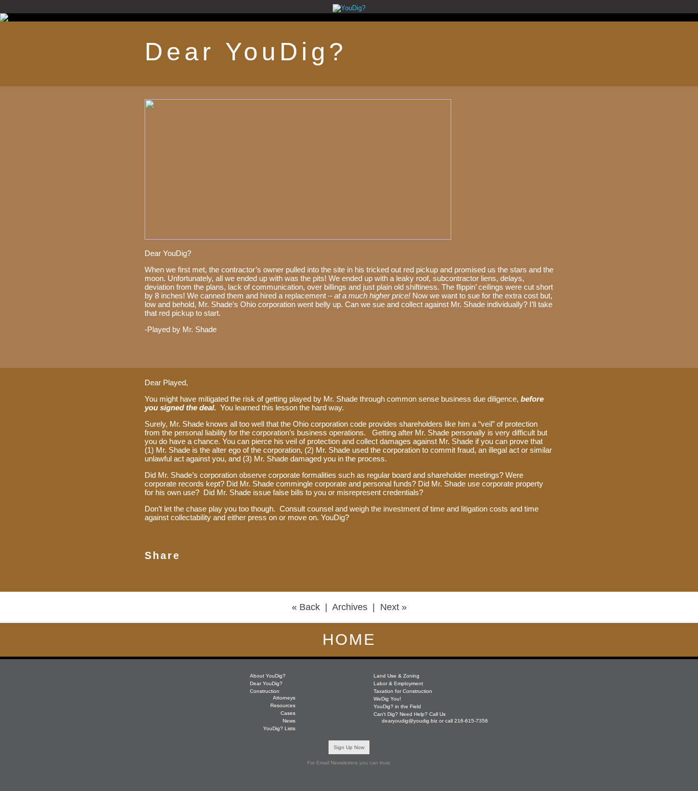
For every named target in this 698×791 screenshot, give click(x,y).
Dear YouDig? (266, 683)
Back (309, 607)
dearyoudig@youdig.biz (409, 721)
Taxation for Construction (403, 691)
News (289, 721)
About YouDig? (268, 676)
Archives (349, 607)
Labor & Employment (398, 683)
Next (389, 607)
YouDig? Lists (279, 728)
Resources (282, 705)
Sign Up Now (349, 747)
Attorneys (284, 698)
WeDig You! (387, 699)
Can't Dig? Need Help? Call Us (410, 714)
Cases (288, 713)
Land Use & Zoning (397, 676)
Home (349, 639)
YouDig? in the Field (397, 706)
